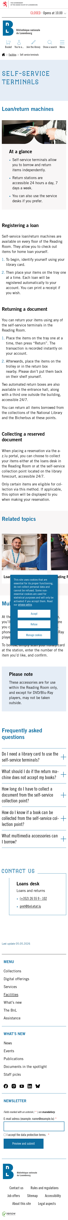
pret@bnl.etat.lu (30, 907)
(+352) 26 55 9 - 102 (33, 899)
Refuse (34, 624)
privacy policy (25, 604)
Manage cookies (34, 635)
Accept (34, 614)
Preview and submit (23, 1144)
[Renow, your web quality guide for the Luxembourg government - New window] (9, 1215)
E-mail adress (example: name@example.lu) (30, 1119)
